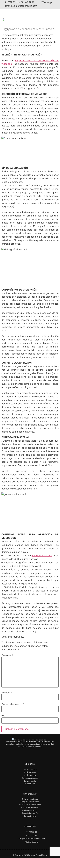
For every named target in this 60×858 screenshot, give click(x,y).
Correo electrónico (12, 704)
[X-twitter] (36, 752)
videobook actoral (42, 555)
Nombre (6, 692)
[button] (54, 18)
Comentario (8, 655)
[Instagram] (21, 752)
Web (3, 716)
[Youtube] (29, 752)
